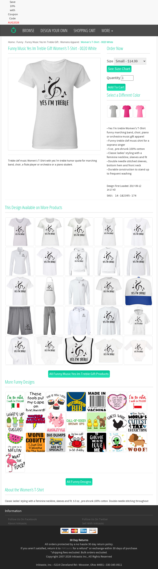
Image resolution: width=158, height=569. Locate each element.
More (106, 30)
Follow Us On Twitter (95, 519)
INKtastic (66, 548)
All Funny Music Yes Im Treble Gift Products (79, 374)
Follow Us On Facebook (22, 519)
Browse (28, 30)
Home (11, 42)
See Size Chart (119, 68)
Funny (19, 42)
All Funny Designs (79, 482)
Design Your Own (54, 30)
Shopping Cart (84, 30)
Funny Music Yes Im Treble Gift (41, 42)
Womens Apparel (69, 42)
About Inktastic (17, 523)
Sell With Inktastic (93, 523)
